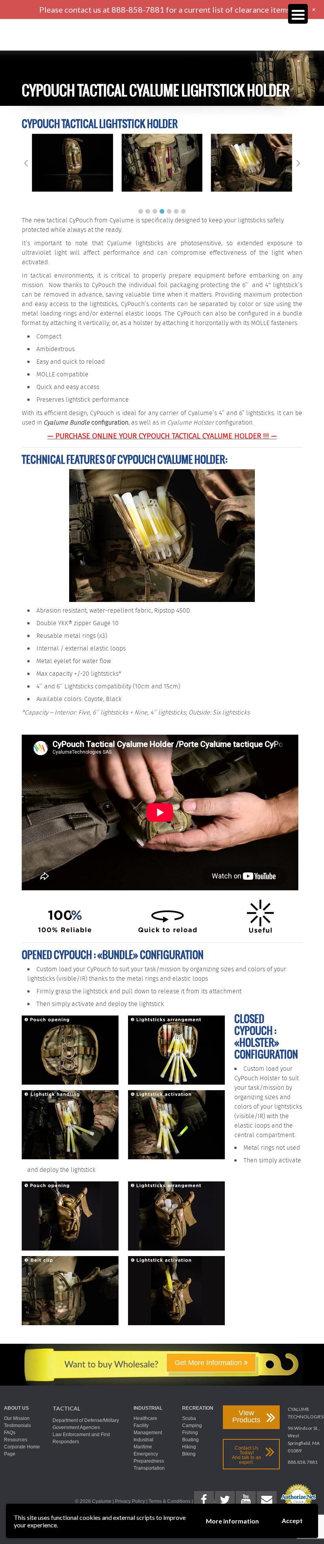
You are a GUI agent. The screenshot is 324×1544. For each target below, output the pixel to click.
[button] (140, 211)
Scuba (189, 1418)
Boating (190, 1439)
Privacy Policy (130, 1501)
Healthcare (145, 1418)
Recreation (197, 1408)
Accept (292, 1520)
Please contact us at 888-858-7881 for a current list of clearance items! (166, 9)
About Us (16, 1408)
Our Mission (17, 1418)
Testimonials (17, 1425)
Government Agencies (76, 1427)
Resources (15, 1439)
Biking (189, 1454)
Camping (192, 1425)
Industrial (148, 1408)
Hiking (189, 1447)
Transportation (149, 1468)
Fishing (190, 1432)
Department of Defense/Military (86, 1420)
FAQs (9, 1432)
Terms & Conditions (169, 1501)
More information (232, 1521)
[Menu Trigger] (298, 14)
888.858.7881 (303, 1462)
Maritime (143, 1447)
